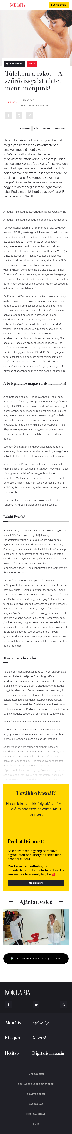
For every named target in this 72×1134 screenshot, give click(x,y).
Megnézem (36, 883)
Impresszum (36, 1074)
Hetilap (32, 64)
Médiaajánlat (35, 1114)
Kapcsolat (36, 1104)
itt (53, 874)
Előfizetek (58, 5)
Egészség (40, 1022)
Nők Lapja (17, 5)
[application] (36, 927)
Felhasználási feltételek (36, 1084)
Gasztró (39, 1037)
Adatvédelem (36, 1094)
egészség (25, 128)
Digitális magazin (48, 1053)
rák (36, 128)
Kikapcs (12, 1037)
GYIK (36, 1124)
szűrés (46, 128)
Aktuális (13, 1022)
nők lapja (60, 128)
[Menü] (4, 5)
